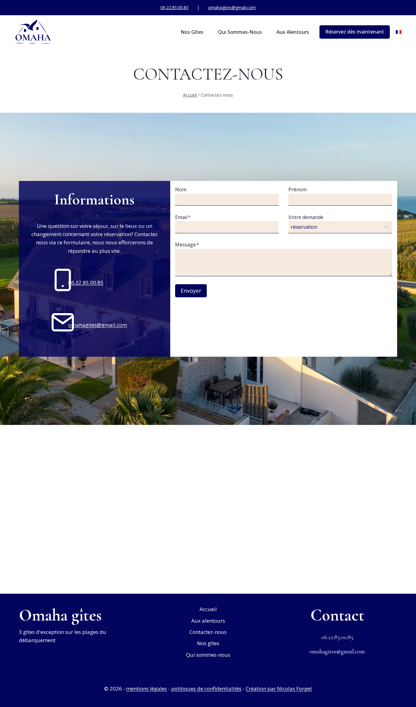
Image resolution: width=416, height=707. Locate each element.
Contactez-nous (208, 631)
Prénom (297, 189)
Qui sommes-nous (240, 32)
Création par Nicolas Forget (279, 688)
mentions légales (146, 688)
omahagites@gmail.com (232, 7)
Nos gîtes (192, 32)
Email (183, 217)
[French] (398, 32)
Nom (180, 189)
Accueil (208, 609)
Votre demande (305, 217)
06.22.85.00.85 (174, 7)
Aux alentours (293, 32)
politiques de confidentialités (206, 688)
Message (187, 244)
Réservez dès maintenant (354, 31)
